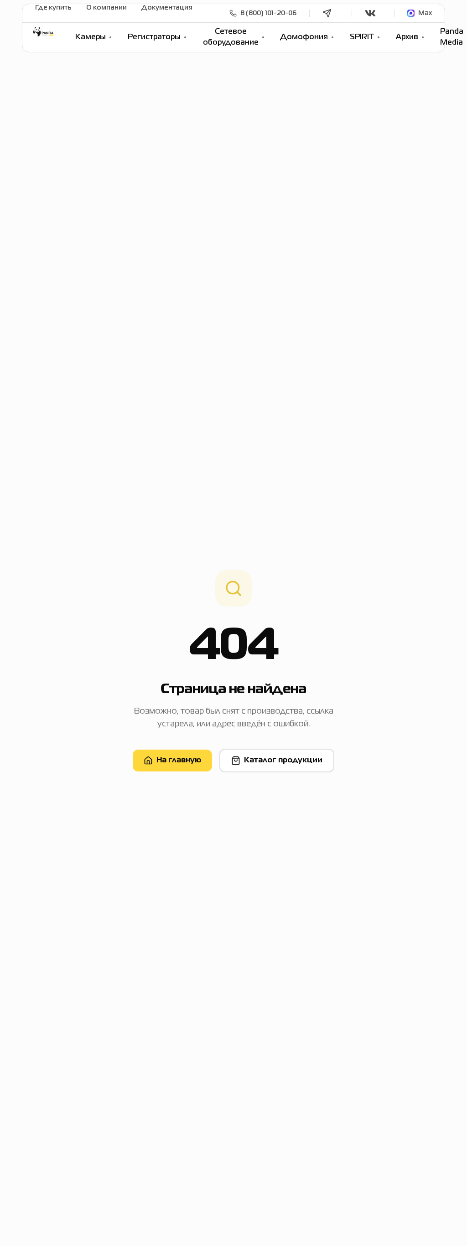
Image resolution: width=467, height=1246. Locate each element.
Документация (166, 7)
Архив (407, 37)
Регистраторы (154, 37)
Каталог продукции (283, 760)
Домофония (304, 37)
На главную (178, 760)
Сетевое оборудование (231, 37)
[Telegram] (331, 13)
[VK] (373, 13)
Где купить (53, 7)
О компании (106, 7)
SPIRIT (362, 37)
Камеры (90, 37)
